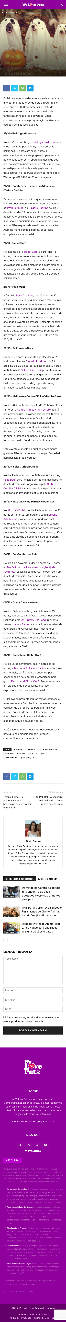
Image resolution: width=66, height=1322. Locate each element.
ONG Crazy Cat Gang (33, 619)
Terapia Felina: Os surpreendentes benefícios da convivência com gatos (17, 802)
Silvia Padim (33, 841)
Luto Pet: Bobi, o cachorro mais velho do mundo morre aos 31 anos (48, 800)
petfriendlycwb (28, 757)
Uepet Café (31, 251)
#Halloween (33, 749)
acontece (9, 753)
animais (21, 753)
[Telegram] (30, 88)
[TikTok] (37, 1145)
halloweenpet (11, 757)
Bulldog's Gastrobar (43, 142)
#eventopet (19, 749)
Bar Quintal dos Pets (19, 567)
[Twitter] (14, 88)
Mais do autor (47, 879)
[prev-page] (5, 940)
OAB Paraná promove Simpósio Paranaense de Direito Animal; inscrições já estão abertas (42, 911)
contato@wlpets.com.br (41, 1121)
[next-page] (11, 940)
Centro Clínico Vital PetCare (34, 409)
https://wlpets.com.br (46, 1178)
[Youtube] (45, 1145)
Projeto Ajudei (15, 207)
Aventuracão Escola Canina (30, 668)
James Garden (21, 624)
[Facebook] (6, 88)
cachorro (32, 753)
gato (43, 753)
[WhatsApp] (22, 88)
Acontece (14, 12)
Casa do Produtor (36, 361)
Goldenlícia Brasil (31, 370)
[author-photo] (33, 836)
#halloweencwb (50, 749)
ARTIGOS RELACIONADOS (19, 879)
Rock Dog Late (24, 295)
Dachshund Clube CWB (25, 681)
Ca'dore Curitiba (38, 207)
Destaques (9, 896)
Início (4, 12)
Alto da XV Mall (16, 510)
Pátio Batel (9, 479)
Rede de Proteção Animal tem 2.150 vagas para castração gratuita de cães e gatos (41, 927)
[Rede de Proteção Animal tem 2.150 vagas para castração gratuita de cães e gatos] (11, 928)
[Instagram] (29, 1145)
